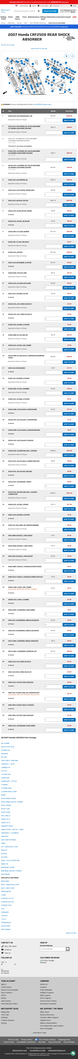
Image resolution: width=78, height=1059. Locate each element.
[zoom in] (66, 56)
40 (69, 89)
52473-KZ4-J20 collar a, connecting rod (24, 461)
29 (66, 62)
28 (58, 69)
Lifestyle (4, 1017)
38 (73, 79)
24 (16, 91)
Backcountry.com (20, 1050)
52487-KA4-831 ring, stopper (19, 515)
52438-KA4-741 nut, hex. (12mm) (19, 345)
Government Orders (48, 1001)
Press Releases (46, 990)
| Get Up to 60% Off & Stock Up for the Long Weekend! (39, 27)
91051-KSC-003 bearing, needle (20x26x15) (23, 620)
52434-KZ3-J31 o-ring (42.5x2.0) (20, 314)
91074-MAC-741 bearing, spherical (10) (22, 651)
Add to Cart (69, 120)
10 (40, 83)
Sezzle (3, 998)
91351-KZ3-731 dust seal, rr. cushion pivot (24, 692)
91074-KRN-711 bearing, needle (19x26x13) (23, 641)
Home (3, 23)
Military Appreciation (48, 1023)
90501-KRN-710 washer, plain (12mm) (21, 610)
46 (57, 62)
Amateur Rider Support (49, 1017)
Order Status (6, 987)
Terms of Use (13, 1039)
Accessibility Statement (26, 1042)
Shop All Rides (69, 1042)
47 (53, 80)
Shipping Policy (64, 1039)
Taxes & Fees (8, 1042)
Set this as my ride (7, 45)
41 (7, 58)
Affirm (3, 995)
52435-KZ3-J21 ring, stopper (18, 324)
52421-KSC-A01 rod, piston (18, 200)
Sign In (3, 984)
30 (52, 91)
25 (57, 74)
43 (45, 62)
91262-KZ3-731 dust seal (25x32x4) (20, 682)
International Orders (9, 1004)
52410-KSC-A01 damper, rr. (18, 180)
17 (26, 74)
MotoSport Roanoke (48, 1004)
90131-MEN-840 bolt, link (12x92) (20, 535)
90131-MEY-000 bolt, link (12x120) (20, 556)
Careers (43, 987)
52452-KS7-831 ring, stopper (18, 378)
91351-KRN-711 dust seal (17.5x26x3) (21, 705)
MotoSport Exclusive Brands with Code (39, 2)
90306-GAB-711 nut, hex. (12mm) (19, 587)
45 (46, 64)
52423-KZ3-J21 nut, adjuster (19, 221)
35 (25, 59)
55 (27, 60)
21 (19, 73)
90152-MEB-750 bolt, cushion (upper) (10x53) (25, 566)
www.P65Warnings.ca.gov (43, 104)
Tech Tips (5, 1015)
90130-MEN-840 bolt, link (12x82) (20, 546)
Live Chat (66, 6)
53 (11, 61)
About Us (43, 984)
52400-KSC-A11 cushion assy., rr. (20, 116)
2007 (25, 23)
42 (47, 69)
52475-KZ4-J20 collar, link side (20, 471)
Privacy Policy (26, 1039)
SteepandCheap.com (56, 1050)
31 (52, 59)
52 (54, 61)
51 (16, 61)
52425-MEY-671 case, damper (18, 231)
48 (56, 73)
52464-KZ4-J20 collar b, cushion (20, 440)
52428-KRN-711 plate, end (17, 273)
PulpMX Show (45, 1020)
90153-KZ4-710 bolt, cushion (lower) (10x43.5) (25, 577)
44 (32, 63)
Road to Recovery (47, 1015)
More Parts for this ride (39, 49)
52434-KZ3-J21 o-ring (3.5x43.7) (20, 304)
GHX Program (45, 998)
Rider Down (44, 1012)
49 (24, 64)
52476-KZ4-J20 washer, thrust (19, 482)
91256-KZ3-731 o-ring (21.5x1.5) (19, 661)
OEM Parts (11, 23)
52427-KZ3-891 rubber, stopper (19, 262)
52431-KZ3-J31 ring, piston (18, 293)
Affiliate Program (47, 992)
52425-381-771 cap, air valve (18, 242)
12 (34, 92)
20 (21, 61)
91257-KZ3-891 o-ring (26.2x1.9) (19, 672)
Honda (19, 23)
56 (73, 71)
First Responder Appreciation (52, 1026)
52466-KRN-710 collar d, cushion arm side (24, 430)
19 (27, 77)
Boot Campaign (46, 1028)
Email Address (46, 946)
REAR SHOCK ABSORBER (57, 23)
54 (52, 71)
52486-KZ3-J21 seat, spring (18, 504)
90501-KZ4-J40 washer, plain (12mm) (21, 725)
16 (31, 87)
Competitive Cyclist (37, 1050)
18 (28, 81)
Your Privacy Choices (47, 1040)
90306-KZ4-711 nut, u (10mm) (18, 599)
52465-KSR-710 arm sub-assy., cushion (22, 451)
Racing (3, 1023)
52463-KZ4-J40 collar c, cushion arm (22, 420)
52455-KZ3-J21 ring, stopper (18, 399)
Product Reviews (7, 1020)
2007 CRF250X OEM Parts (38, 23)
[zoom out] (72, 56)
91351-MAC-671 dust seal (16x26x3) (21, 715)
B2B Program (45, 995)
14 (32, 88)
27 (54, 72)
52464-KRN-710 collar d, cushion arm (22, 409)
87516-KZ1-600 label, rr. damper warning (23, 525)
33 (53, 77)
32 (54, 68)
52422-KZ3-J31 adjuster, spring (20, 211)
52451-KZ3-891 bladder (16, 368)
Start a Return (6, 992)
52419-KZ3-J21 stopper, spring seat (21, 190)
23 (20, 75)
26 (60, 64)
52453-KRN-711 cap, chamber (18, 388)
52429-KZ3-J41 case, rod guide (19, 283)
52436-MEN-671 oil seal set (18, 335)
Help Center (6, 1001)
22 (22, 81)
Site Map (42, 1042)
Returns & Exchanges (9, 990)
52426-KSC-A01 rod (15, 252)
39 (44, 59)
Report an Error (71, 933)
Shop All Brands (54, 1042)
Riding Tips (5, 1012)
